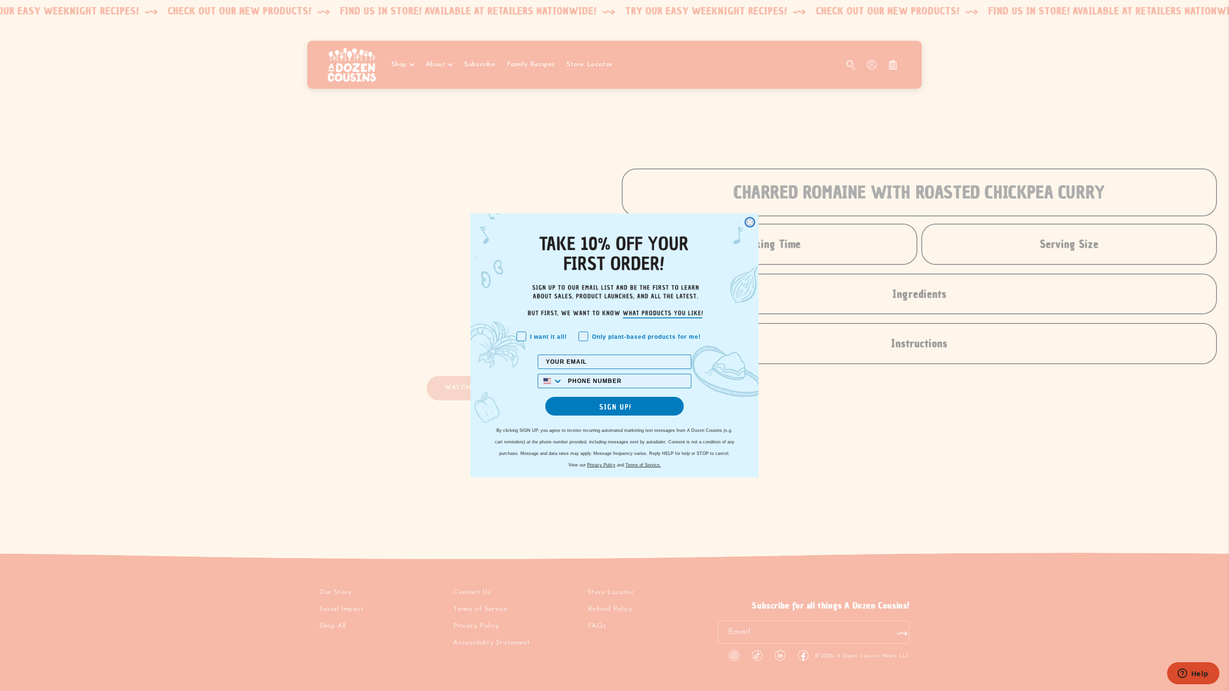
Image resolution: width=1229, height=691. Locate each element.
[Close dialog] (750, 222)
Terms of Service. (643, 465)
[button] (614, 406)
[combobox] (550, 381)
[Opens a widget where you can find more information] (1193, 674)
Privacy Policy (601, 465)
